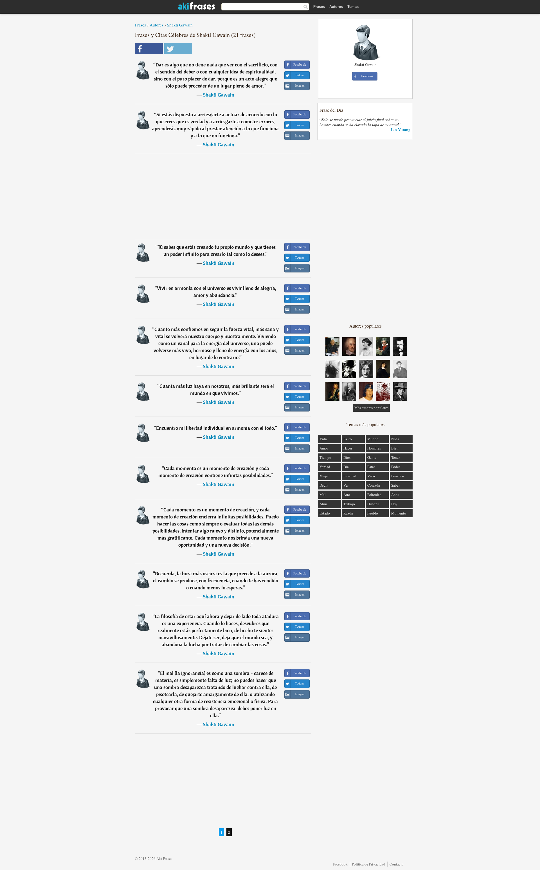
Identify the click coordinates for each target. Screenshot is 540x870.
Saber (395, 485)
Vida (323, 438)
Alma (324, 503)
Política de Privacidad (368, 864)
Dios (346, 457)
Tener (395, 457)
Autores (336, 7)
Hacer (347, 448)
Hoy (394, 503)
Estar (371, 466)
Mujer (324, 475)
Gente (371, 457)
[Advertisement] (223, 196)
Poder (395, 466)
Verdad (325, 466)
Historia (373, 503)
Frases (319, 7)
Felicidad (374, 494)
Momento (398, 513)
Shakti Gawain (180, 25)
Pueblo (372, 513)
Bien (395, 448)
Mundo (373, 438)
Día (346, 466)
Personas (397, 475)
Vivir (371, 475)
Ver (345, 485)
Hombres (374, 448)
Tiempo (325, 457)
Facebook (340, 864)
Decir (324, 485)
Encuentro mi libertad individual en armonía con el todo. (215, 428)
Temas (353, 7)
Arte (346, 494)
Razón (348, 513)
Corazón (373, 485)
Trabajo (349, 503)
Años (395, 494)
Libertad (349, 475)
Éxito (347, 438)
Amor (324, 448)
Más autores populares (371, 408)
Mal (323, 494)
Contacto (397, 864)
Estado (325, 513)
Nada (395, 438)
